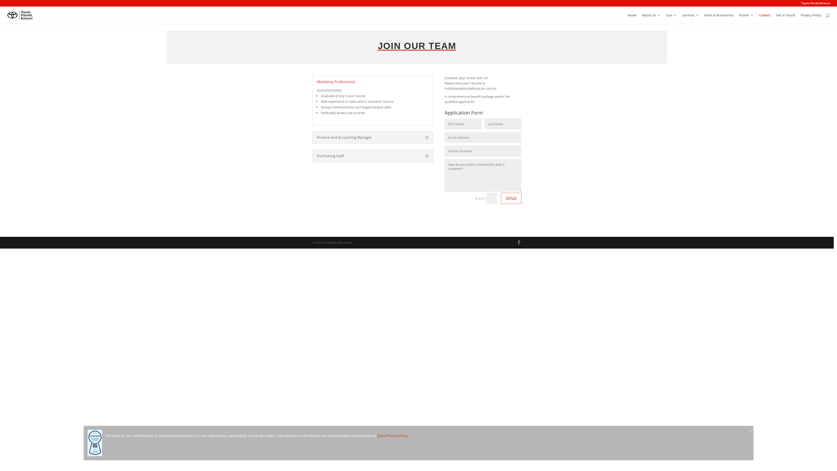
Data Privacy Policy (393, 435)
